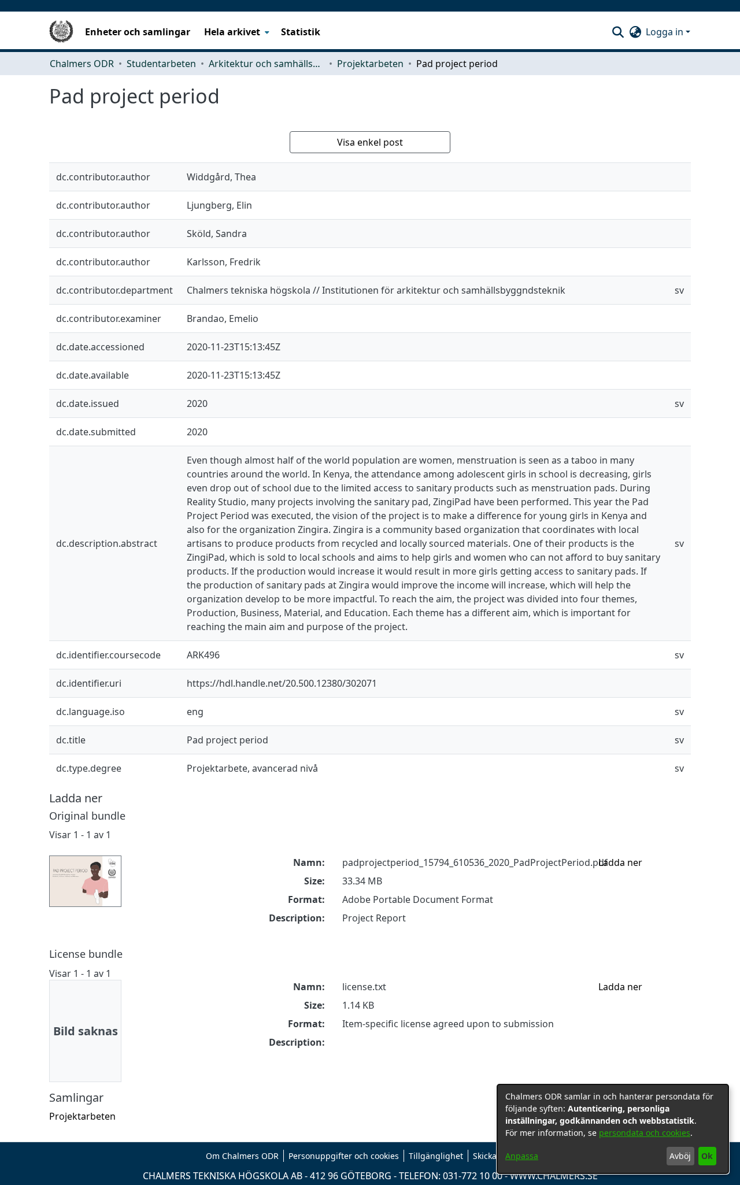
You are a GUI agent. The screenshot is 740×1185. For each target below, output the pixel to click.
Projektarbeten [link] (370, 63)
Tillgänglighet (436, 1155)
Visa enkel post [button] (370, 142)
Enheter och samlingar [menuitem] (137, 31)
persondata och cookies (644, 1132)
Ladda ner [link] (620, 862)
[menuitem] (235, 31)
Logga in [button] (666, 31)
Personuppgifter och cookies (343, 1155)
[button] (617, 32)
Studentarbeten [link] (161, 63)
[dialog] (612, 1128)
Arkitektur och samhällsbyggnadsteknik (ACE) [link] (266, 63)
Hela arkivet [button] (232, 31)
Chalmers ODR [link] (82, 63)
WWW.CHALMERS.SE (554, 1175)
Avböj (680, 1155)
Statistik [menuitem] (300, 31)
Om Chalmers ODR (242, 1155)
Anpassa (521, 1155)
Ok (707, 1155)
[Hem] (61, 31)
